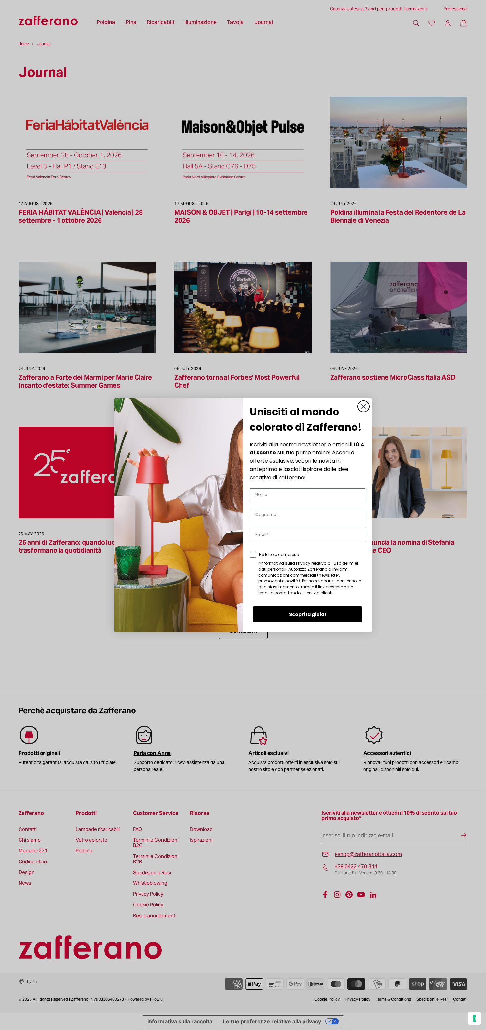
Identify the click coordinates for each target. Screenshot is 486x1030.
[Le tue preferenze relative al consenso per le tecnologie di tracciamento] (474, 1018)
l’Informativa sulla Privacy (284, 563)
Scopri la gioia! (307, 614)
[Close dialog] (363, 406)
